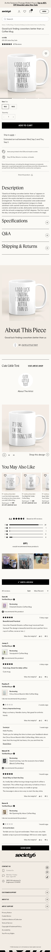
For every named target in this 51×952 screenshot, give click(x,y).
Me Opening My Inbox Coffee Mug (22, 813)
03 (32, 98)
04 (45, 98)
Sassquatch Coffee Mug (18, 653)
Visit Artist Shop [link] (35, 366)
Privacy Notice (7, 912)
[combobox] (25, 19)
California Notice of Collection (12, 919)
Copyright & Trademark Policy (12, 926)
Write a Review (30, 583)
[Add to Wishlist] (5, 475)
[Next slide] (47, 354)
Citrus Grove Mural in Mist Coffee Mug (23, 694)
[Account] (19, 11)
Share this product (24, 175)
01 (4, 455)
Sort (29, 591)
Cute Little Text (30, 345)
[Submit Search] (5, 19)
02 (19, 98)
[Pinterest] (47, 872)
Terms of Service (7, 923)
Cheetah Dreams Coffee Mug (20, 607)
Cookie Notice (6, 916)
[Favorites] (25, 11)
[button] (12, 44)
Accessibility (6, 930)
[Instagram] (47, 868)
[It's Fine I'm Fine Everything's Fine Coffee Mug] (25, 428)
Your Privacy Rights (8, 933)
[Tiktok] (47, 877)
